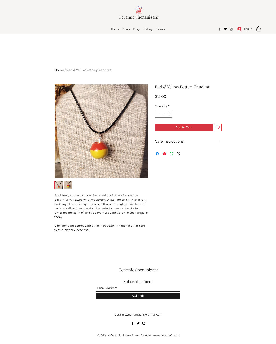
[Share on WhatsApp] (171, 153)
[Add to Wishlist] (218, 127)
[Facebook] (220, 29)
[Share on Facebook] (157, 153)
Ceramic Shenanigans (139, 17)
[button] (258, 28)
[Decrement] (158, 113)
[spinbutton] (164, 113)
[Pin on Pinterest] (164, 153)
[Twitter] (225, 29)
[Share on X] (178, 153)
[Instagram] (231, 29)
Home (59, 70)
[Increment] (169, 113)
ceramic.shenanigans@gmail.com (138, 314)
